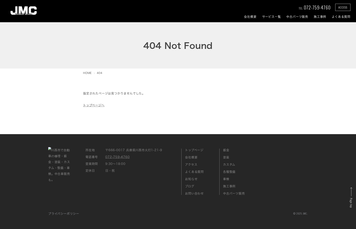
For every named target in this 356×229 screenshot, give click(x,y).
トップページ (194, 150)
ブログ (189, 186)
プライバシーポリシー (63, 213)
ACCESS (342, 7)
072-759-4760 (315, 7)
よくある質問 (341, 17)
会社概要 (250, 17)
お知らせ (191, 179)
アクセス (191, 164)
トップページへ (94, 105)
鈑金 (226, 150)
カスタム (229, 164)
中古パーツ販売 (297, 17)
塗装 (226, 157)
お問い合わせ (194, 193)
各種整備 (229, 172)
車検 (226, 179)
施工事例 (320, 17)
